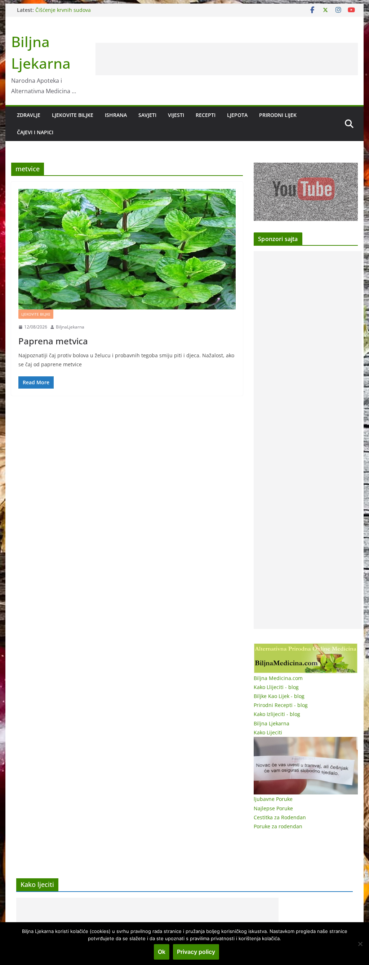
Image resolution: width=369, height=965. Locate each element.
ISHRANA (116, 115)
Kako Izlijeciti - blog (277, 714)
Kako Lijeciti (268, 732)
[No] (360, 943)
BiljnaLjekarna (70, 327)
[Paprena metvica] (127, 249)
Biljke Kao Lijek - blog (279, 696)
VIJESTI (176, 115)
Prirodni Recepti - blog (281, 705)
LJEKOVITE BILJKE (72, 115)
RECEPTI (205, 115)
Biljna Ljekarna (271, 723)
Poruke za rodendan (278, 826)
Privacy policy (196, 951)
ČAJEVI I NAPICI (35, 132)
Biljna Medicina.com (278, 678)
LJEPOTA (237, 115)
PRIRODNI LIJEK (278, 115)
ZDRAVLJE (28, 115)
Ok (161, 951)
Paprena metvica (53, 341)
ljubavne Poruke (273, 799)
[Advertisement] (226, 59)
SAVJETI (147, 115)
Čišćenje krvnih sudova (63, 9)
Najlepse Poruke (273, 808)
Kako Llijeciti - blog (276, 687)
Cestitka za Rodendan (280, 817)
